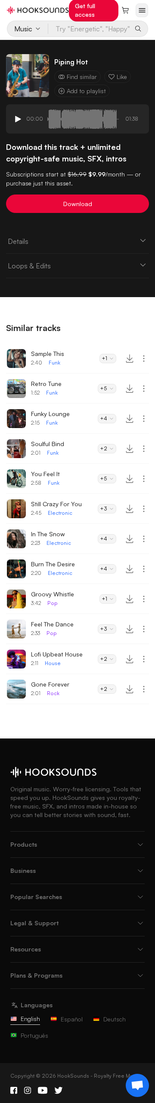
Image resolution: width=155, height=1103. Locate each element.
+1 (104, 358)
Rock (53, 693)
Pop (52, 603)
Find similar (82, 76)
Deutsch (114, 1019)
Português (34, 1035)
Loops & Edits (29, 265)
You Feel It (45, 473)
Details (18, 241)
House (53, 663)
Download (77, 203)
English (30, 1018)
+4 (103, 418)
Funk (54, 362)
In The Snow (48, 534)
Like (122, 76)
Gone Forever (50, 684)
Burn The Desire (53, 564)
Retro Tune (46, 383)
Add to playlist (86, 90)
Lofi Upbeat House (57, 654)
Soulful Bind (47, 443)
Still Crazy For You (56, 503)
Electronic (60, 513)
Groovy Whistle (52, 594)
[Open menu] (142, 10)
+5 (103, 388)
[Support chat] (137, 1085)
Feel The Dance (52, 624)
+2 (103, 448)
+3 (103, 508)
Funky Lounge (50, 413)
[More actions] (144, 358)
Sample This (47, 353)
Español (72, 1019)
